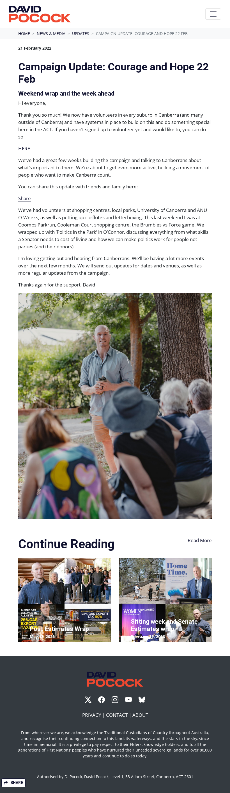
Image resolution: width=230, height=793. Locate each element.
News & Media (51, 33)
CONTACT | (119, 714)
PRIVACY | (94, 714)
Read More (200, 540)
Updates (80, 33)
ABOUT (140, 714)
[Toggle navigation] (213, 14)
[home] (40, 14)
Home (24, 33)
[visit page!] (89, 700)
